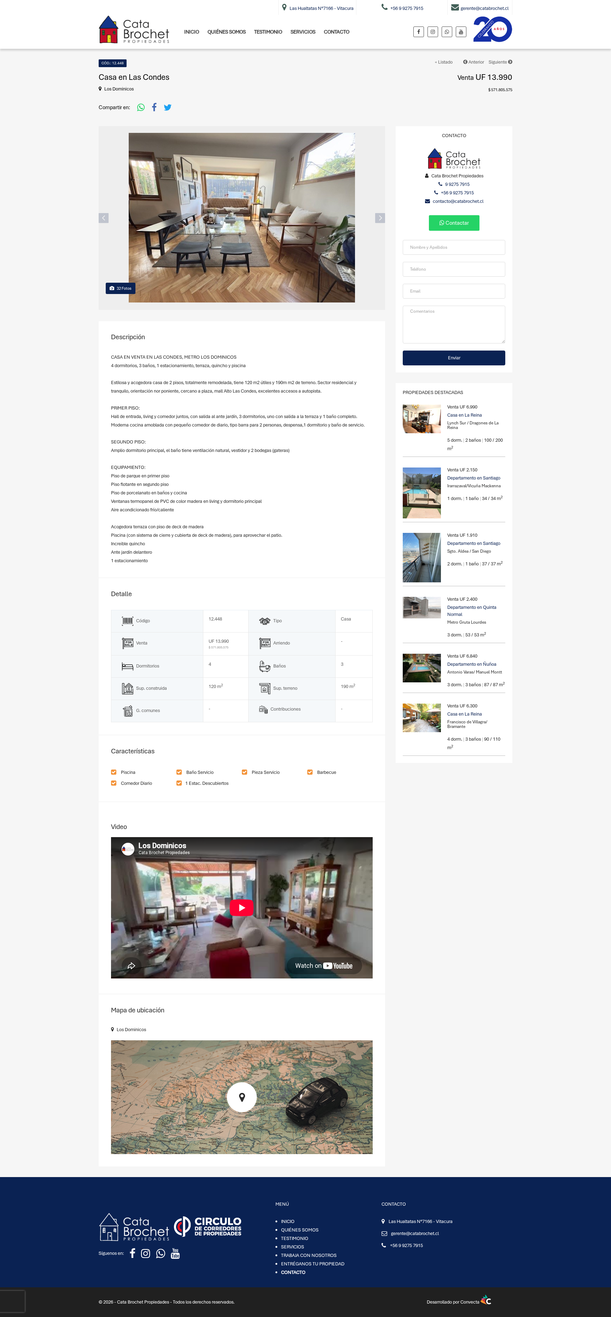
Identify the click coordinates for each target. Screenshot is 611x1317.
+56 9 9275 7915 (457, 193)
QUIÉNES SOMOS (227, 32)
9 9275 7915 (457, 184)
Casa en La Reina (464, 415)
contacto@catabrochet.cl (457, 201)
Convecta (470, 1302)
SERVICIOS (303, 32)
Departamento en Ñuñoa (471, 664)
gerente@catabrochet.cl (415, 1233)
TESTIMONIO (268, 32)
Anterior (475, 62)
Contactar (456, 223)
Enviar (454, 358)
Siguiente (498, 62)
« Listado (444, 62)
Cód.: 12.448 (112, 63)
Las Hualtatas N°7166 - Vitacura (421, 1221)
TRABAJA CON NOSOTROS (309, 1255)
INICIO (191, 32)
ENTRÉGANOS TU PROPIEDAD (312, 1264)
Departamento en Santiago (473, 478)
